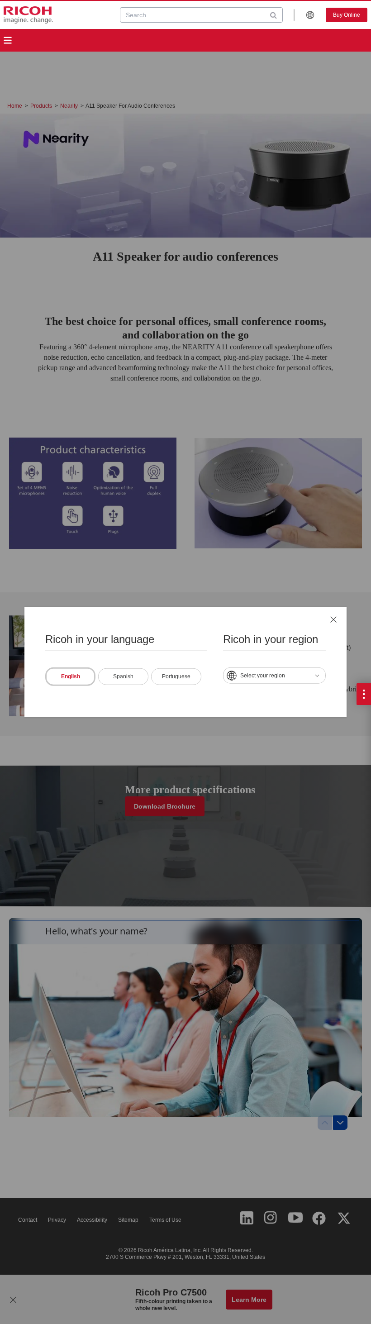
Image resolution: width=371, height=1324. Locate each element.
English (70, 676)
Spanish (123, 676)
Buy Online (346, 15)
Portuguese (176, 676)
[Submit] (273, 15)
